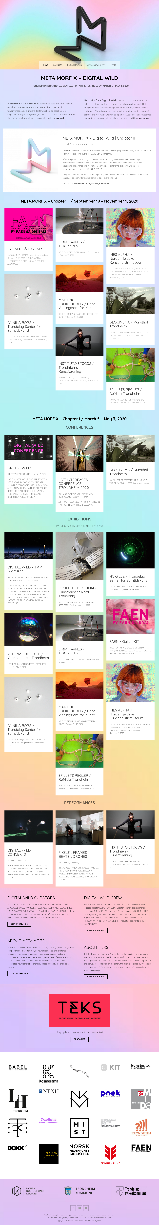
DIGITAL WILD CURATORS (31, 897)
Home (45, 65)
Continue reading (21, 925)
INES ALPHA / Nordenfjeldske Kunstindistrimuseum (126, 258)
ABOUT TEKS (96, 947)
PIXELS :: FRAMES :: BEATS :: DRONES (74, 854)
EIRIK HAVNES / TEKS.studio (72, 244)
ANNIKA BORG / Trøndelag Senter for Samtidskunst (24, 326)
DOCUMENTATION (74, 65)
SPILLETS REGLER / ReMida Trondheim (125, 391)
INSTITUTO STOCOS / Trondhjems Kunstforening (76, 367)
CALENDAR (57, 65)
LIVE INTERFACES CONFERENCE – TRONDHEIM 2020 (74, 483)
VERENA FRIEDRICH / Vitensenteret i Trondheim (28, 656)
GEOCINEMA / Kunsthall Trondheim (129, 324)
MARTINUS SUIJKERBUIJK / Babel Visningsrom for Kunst (77, 304)
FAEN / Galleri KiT (124, 641)
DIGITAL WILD (19, 468)
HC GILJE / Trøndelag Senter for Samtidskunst (128, 578)
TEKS (114, 65)
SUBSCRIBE (79, 1039)
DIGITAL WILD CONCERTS (19, 852)
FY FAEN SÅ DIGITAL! (24, 249)
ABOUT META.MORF (25, 940)
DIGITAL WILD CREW (103, 897)
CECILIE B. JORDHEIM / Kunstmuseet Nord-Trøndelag (78, 592)
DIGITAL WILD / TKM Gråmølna (24, 569)
